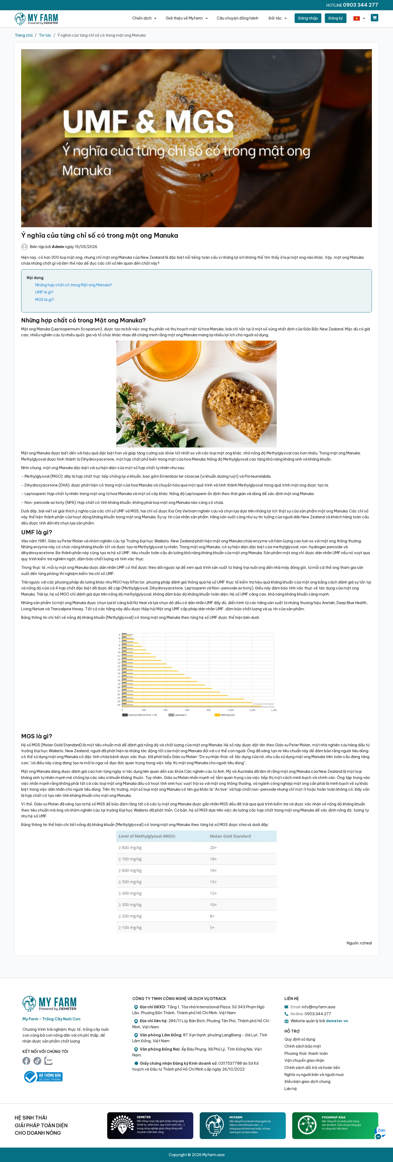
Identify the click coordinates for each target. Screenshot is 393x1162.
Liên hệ (290, 1088)
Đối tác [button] (275, 18)
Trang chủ (24, 35)
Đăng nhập (308, 18)
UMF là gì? (44, 292)
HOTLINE (352, 5)
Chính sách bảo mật (302, 1046)
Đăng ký (335, 18)
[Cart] (374, 17)
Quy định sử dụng (299, 1039)
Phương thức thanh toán (306, 1053)
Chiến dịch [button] (142, 18)
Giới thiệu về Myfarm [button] (184, 18)
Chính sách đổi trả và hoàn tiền (312, 1067)
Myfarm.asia (213, 1154)
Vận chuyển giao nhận (304, 1060)
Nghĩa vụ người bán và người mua (314, 1074)
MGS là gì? (44, 299)
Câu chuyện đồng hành (237, 18)
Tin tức (45, 35)
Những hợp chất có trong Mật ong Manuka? (73, 285)
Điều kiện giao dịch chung (307, 1081)
